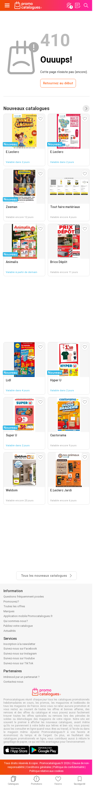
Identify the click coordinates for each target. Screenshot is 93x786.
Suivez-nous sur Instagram (20, 653)
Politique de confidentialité (68, 767)
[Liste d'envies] (77, 5)
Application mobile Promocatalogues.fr (28, 616)
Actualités (9, 630)
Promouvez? (11, 601)
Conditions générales (38, 767)
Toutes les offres (14, 606)
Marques (8, 611)
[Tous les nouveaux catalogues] (86, 108)
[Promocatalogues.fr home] (28, 5)
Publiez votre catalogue (18, 625)
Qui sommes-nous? (15, 621)
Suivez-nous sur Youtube (19, 658)
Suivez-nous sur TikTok (18, 663)
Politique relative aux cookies (46, 771)
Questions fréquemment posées (23, 596)
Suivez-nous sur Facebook (20, 648)
